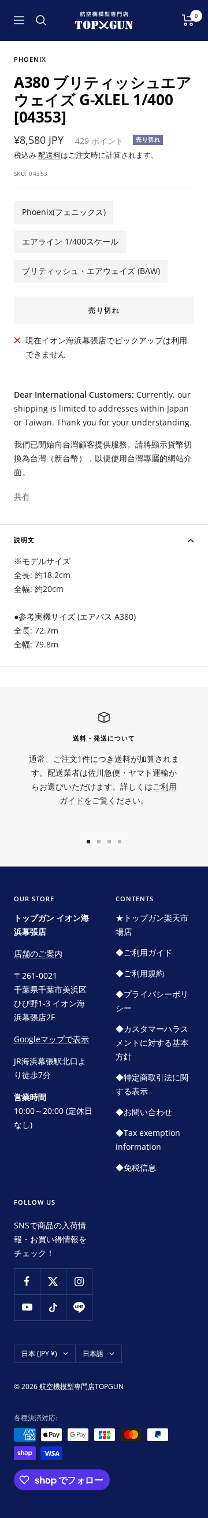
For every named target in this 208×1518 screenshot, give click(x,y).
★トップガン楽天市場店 (152, 924)
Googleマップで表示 (51, 1039)
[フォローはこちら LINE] (79, 1307)
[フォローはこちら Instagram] (79, 1281)
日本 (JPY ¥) (39, 1353)
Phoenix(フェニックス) (64, 211)
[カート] (188, 20)
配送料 (49, 155)
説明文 (24, 539)
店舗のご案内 (38, 953)
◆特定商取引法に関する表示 (152, 1084)
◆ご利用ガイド (144, 952)
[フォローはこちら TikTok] (53, 1307)
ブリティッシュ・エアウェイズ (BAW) (91, 270)
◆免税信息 (136, 1167)
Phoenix (30, 59)
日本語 (93, 1353)
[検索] (41, 20)
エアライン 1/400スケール (70, 241)
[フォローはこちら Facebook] (27, 1281)
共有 (22, 496)
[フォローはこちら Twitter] (53, 1281)
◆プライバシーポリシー (152, 1000)
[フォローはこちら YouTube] (27, 1307)
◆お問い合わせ (144, 1111)
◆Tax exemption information (148, 1139)
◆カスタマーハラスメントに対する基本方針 (152, 1042)
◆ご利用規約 (140, 973)
